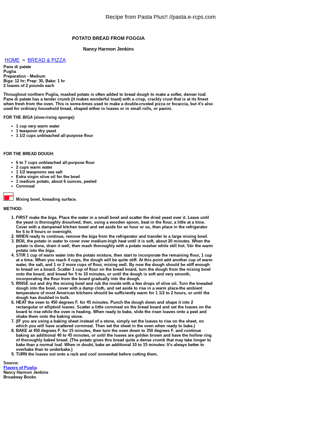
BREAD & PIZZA (47, 60)
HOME (12, 60)
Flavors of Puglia (20, 367)
